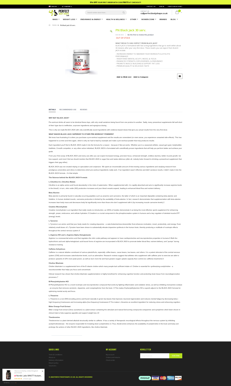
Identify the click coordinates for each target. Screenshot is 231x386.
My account (110, 354)
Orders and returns (113, 357)
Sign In (161, 6)
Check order (110, 360)
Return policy (53, 363)
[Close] (42, 371)
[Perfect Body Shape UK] (59, 13)
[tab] (54, 110)
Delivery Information (56, 360)
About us (52, 357)
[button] (111, 33)
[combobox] (106, 12)
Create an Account (175, 6)
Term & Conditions (55, 354)
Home (54, 25)
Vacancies (52, 366)
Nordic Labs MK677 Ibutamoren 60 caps (29, 376)
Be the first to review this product (141, 35)
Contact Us (151, 6)
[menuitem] (163, 19)
